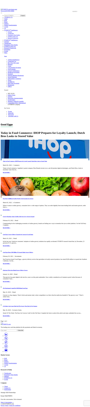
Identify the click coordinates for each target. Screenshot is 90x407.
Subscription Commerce (14, 78)
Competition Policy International (17, 103)
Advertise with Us (13, 116)
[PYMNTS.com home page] (9, 9)
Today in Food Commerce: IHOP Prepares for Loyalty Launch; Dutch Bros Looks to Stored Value (25, 161)
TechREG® (11, 82)
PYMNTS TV (8, 17)
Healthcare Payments (13, 72)
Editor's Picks (11, 95)
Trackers (10, 32)
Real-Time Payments (13, 83)
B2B (5, 20)
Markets (6, 376)
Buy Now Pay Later (13, 63)
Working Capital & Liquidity (16, 101)
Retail (5, 22)
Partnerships (7, 389)
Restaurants (11, 85)
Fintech (6, 23)
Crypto (6, 26)
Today (6, 19)
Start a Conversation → (7, 402)
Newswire (3, 11)
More (6, 52)
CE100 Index (11, 100)
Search (23, 15)
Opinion (10, 96)
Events (6, 51)
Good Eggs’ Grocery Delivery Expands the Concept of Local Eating (18, 234)
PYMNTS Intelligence (11, 30)
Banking (10, 64)
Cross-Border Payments (14, 67)
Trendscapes (11, 33)
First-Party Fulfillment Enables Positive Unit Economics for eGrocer (18, 198)
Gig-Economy (12, 69)
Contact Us (7, 388)
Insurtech (10, 74)
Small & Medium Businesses (16, 75)
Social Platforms (12, 77)
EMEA (10, 86)
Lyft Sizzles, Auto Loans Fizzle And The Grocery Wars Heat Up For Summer (20, 306)
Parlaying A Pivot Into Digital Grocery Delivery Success (15, 270)
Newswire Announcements (15, 98)
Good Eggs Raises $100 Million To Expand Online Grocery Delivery (18, 252)
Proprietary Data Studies (14, 35)
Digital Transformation (10, 25)
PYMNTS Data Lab (13, 36)
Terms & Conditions (14, 405)
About (6, 386)
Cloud (9, 66)
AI (5, 28)
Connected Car (12, 61)
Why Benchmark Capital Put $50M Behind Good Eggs (15, 288)
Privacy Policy (5, 405)
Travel (9, 80)
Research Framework (13, 38)
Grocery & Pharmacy (14, 70)
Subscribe (11, 113)
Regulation (7, 49)
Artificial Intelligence (13, 59)
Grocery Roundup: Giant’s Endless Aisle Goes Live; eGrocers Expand (18, 216)
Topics (5, 56)
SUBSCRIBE (10, 11)
